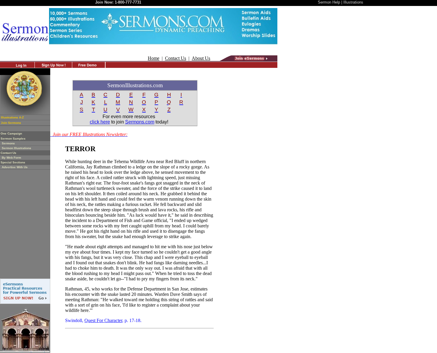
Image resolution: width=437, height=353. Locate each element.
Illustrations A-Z (12, 117)
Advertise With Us (15, 167)
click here (100, 121)
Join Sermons (11, 122)
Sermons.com (139, 121)
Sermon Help (329, 2)
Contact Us (175, 58)
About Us (201, 58)
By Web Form (11, 157)
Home (153, 58)
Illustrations (353, 2)
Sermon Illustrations (16, 148)
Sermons (8, 143)
